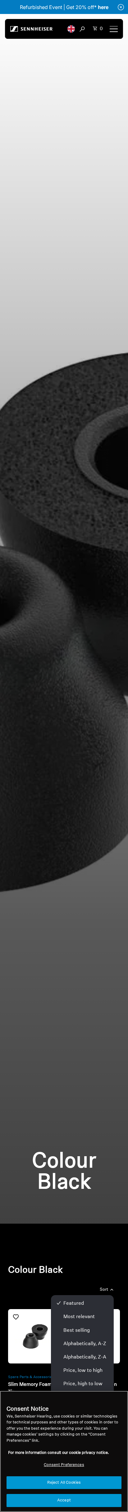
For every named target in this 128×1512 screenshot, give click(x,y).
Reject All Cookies (64, 1483)
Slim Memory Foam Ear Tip (34, 1388)
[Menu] (114, 28)
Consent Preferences (64, 1465)
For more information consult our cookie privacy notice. (58, 1453)
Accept (64, 1500)
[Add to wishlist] (15, 1316)
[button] (71, 29)
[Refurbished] (35, 1336)
